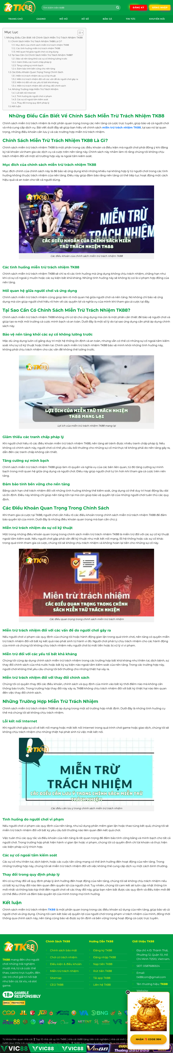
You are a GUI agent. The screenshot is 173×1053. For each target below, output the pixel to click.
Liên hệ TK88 (102, 984)
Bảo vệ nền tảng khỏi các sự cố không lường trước (41, 59)
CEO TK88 (56, 984)
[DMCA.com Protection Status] (14, 1002)
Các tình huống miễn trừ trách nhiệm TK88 (38, 48)
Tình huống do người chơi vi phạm (34, 96)
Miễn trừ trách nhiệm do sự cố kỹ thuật (36, 76)
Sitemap (55, 978)
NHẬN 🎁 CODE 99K (148, 1039)
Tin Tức (130, 19)
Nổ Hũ (63, 19)
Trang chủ (15, 19)
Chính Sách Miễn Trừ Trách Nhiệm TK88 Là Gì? (36, 41)
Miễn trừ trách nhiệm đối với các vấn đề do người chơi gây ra (47, 79)
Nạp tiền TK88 (102, 964)
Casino (41, 19)
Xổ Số (85, 19)
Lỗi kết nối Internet (25, 93)
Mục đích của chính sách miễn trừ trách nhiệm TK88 (42, 45)
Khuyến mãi (157, 19)
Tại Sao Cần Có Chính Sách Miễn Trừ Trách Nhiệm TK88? (42, 55)
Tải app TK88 (101, 978)
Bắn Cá (107, 19)
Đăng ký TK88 (102, 950)
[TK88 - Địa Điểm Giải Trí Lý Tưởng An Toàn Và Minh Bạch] (19, 7)
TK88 (6, 959)
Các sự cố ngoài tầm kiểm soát (32, 99)
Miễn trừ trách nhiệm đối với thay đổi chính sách (41, 86)
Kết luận (16, 106)
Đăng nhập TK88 (104, 957)
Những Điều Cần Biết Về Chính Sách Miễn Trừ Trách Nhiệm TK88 (44, 37)
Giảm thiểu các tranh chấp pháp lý (34, 62)
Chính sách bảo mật (64, 950)
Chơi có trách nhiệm (63, 957)
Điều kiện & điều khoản (66, 964)
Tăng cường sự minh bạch (30, 65)
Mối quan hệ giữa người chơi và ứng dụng (37, 52)
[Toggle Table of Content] (79, 33)
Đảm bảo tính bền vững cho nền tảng (36, 69)
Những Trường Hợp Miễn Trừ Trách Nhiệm (35, 89)
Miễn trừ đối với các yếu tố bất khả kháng (37, 82)
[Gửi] (117, 7)
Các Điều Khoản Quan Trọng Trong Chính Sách (37, 72)
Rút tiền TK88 (102, 971)
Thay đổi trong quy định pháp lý (33, 103)
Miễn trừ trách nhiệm (64, 971)
